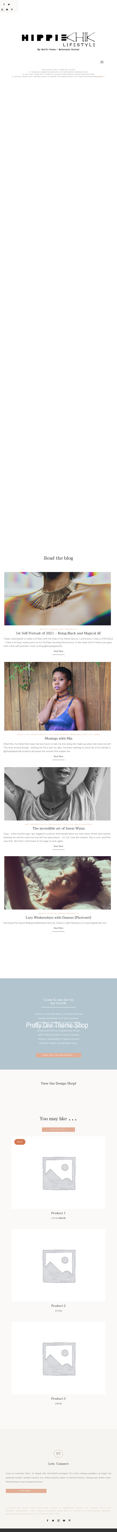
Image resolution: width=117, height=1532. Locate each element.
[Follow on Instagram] (2, 9)
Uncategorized (83, 824)
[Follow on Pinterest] (12, 9)
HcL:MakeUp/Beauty (37, 734)
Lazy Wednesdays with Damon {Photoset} (58, 918)
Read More (58, 496)
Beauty (44, 629)
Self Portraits (68, 629)
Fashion (53, 629)
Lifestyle (67, 824)
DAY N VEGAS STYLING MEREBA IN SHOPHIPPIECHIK (61, 262)
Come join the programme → (58, 1055)
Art (27, 824)
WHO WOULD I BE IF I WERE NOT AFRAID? (61, 351)
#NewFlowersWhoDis (61, 440)
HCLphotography (60, 734)
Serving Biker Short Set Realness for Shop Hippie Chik (61, 173)
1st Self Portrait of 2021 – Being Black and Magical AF (58, 485)
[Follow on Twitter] (9, 4)
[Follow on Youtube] (7, 9)
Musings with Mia (58, 738)
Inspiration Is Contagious (45, 824)
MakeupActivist (80, 734)
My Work (95, 734)
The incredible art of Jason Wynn (58, 828)
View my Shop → (58, 1129)
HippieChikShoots (68, 913)
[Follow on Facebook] (4, 4)
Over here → (26, 1491)
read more (58, 651)
